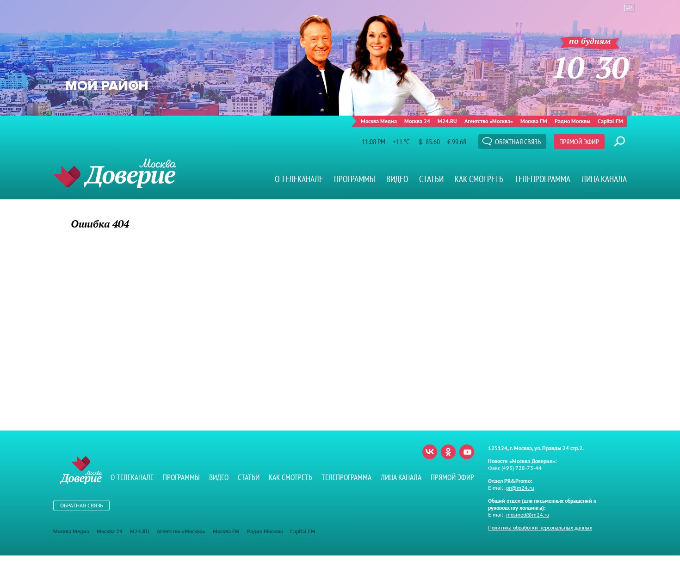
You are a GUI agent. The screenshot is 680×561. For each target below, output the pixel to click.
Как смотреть (479, 179)
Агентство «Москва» (488, 120)
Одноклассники (448, 451)
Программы (354, 179)
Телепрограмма (542, 179)
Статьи (431, 179)
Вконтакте (429, 451)
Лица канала (604, 179)
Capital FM (610, 120)
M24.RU (447, 120)
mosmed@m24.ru (527, 514)
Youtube (466, 451)
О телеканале (299, 179)
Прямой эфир (579, 141)
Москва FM (533, 120)
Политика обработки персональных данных (540, 527)
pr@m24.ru (520, 487)
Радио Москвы (572, 120)
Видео (397, 179)
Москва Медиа (379, 120)
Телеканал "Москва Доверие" (114, 173)
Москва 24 (417, 120)
